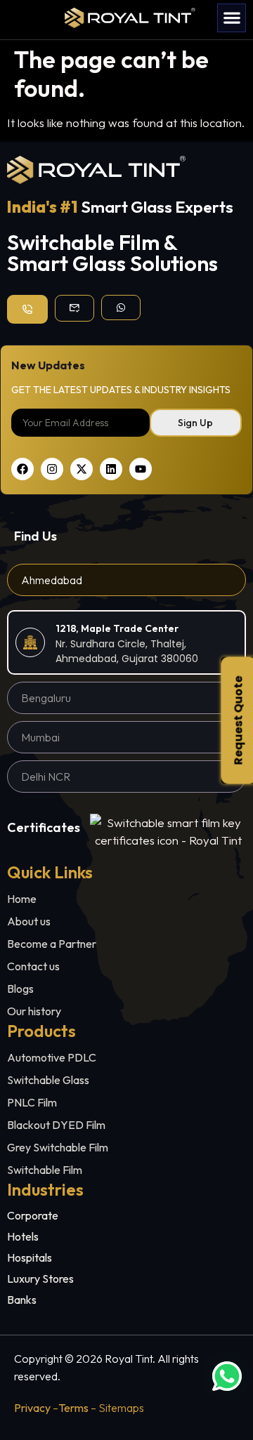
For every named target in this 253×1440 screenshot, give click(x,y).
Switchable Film (44, 1170)
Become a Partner (51, 944)
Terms (73, 1408)
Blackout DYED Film (56, 1125)
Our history (34, 1011)
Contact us (33, 966)
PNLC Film (32, 1102)
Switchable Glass (48, 1080)
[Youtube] (140, 469)
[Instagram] (52, 469)
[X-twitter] (81, 469)
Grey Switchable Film (57, 1147)
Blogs (20, 989)
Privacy (32, 1408)
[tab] (126, 580)
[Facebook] (22, 469)
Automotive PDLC (51, 1057)
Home (22, 899)
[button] (231, 18)
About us (29, 921)
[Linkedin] (111, 469)
